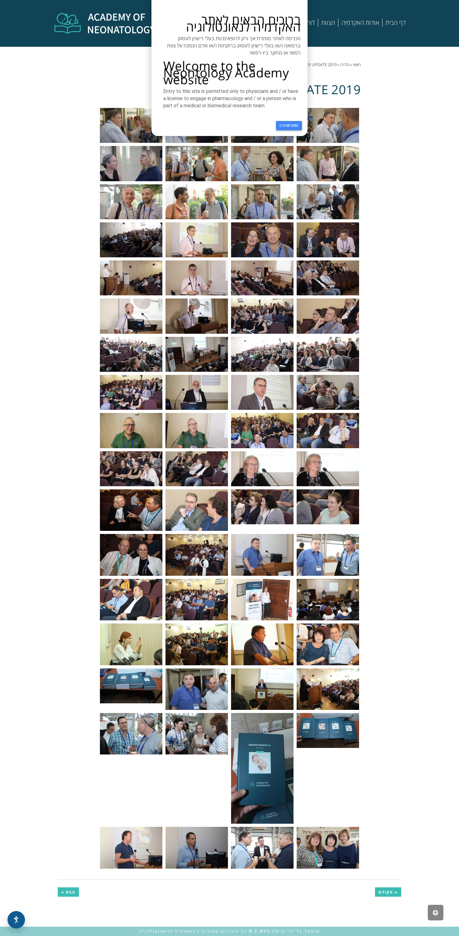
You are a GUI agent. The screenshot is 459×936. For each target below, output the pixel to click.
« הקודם (388, 892)
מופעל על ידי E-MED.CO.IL (287, 931)
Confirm (289, 125)
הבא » (68, 892)
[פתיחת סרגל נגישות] (16, 920)
